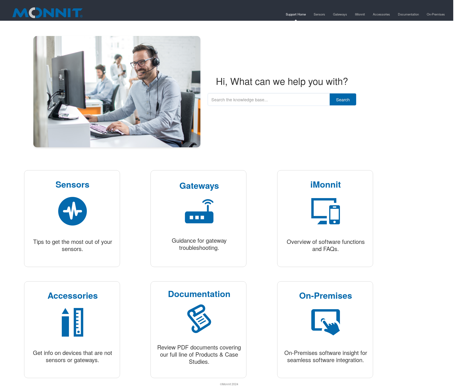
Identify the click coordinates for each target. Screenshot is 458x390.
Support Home (296, 14)
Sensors (319, 14)
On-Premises (436, 14)
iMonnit (360, 14)
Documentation (408, 14)
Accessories (381, 14)
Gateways (340, 14)
